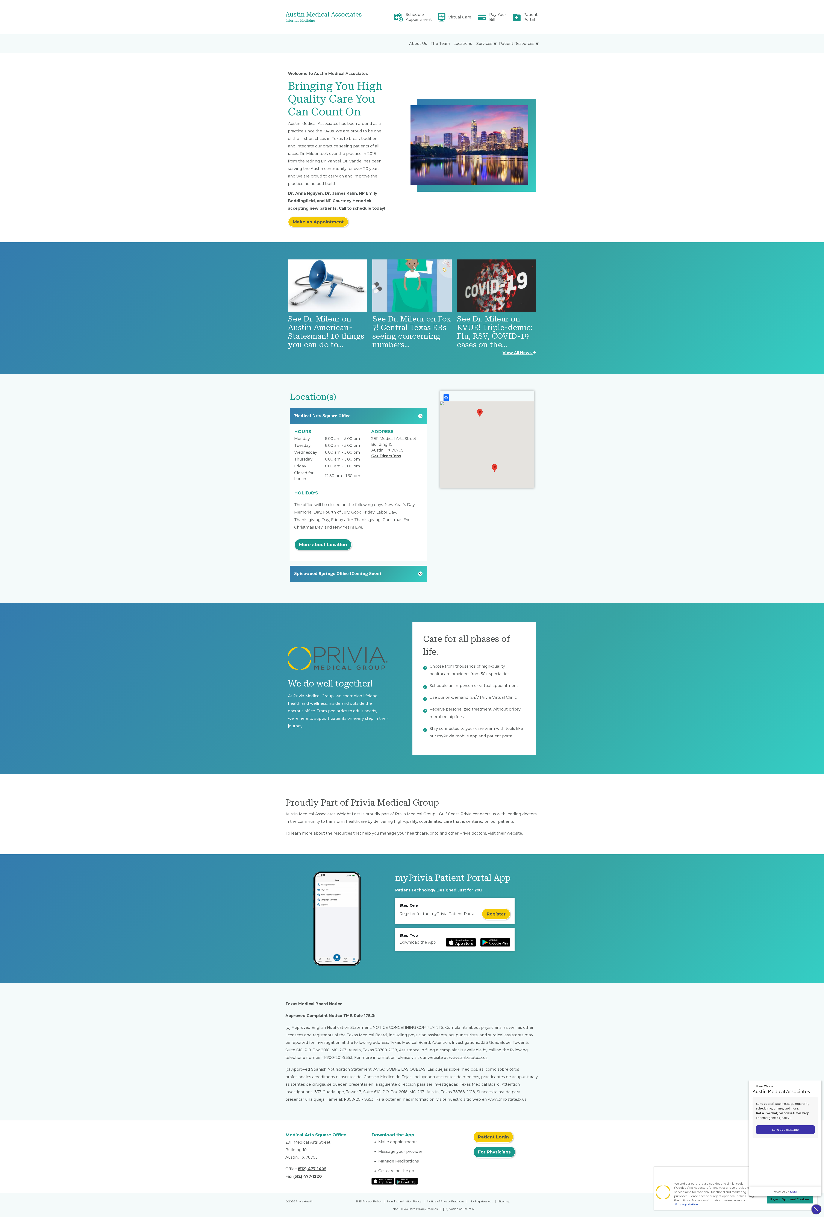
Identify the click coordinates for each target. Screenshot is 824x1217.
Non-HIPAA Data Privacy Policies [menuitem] (415, 1209)
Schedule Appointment (419, 17)
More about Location (323, 544)
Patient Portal (530, 17)
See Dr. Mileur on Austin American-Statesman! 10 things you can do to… (326, 332)
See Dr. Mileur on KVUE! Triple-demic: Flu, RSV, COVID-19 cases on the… (495, 332)
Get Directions (386, 456)
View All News (518, 352)
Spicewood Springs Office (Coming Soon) (337, 573)
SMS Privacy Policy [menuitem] (368, 1201)
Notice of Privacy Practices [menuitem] (445, 1201)
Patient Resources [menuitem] (516, 43)
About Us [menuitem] (418, 43)
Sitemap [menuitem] (504, 1201)
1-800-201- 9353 (359, 1099)
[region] (735, 1188)
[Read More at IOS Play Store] (382, 1181)
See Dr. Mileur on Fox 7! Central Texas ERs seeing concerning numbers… (411, 332)
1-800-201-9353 (338, 1057)
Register (496, 914)
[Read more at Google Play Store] (495, 942)
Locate (446, 397)
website (514, 833)
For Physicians (494, 1152)
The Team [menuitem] (440, 43)
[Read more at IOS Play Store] (461, 942)
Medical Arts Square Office (322, 416)
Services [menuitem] (484, 43)
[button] (480, 413)
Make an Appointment (318, 221)
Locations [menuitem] (463, 43)
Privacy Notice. (687, 1204)
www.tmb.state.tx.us (468, 1057)
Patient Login (493, 1137)
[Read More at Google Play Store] (406, 1181)
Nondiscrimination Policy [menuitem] (404, 1201)
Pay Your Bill (497, 17)
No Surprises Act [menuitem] (481, 1201)
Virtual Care (459, 17)
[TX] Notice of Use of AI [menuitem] (458, 1209)
